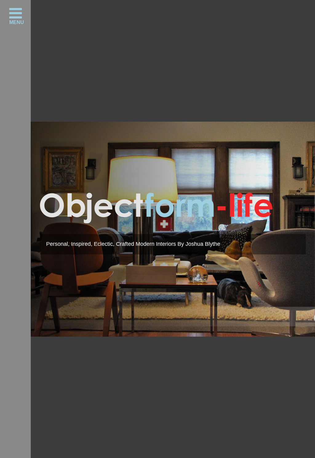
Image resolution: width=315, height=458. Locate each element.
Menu (16, 22)
